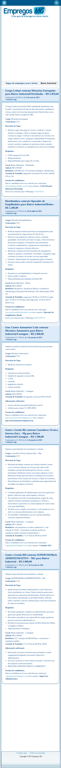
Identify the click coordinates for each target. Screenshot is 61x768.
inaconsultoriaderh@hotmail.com (18, 312)
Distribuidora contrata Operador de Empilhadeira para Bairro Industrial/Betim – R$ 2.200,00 (30, 204)
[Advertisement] (30, 48)
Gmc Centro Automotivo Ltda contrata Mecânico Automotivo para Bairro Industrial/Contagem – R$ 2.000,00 (26, 330)
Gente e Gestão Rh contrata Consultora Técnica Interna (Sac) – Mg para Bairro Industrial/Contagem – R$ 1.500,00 (31, 433)
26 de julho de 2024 (35, 211)
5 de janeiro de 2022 (35, 337)
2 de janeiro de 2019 (35, 440)
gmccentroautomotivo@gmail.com (18, 418)
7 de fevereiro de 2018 (35, 565)
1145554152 (39, 191)
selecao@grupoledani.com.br (16, 186)
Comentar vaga (11, 99)
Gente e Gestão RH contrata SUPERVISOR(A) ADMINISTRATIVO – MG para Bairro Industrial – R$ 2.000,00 (31, 558)
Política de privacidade (37, 753)
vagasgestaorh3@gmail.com (16, 545)
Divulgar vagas (22, 753)
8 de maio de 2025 (33, 97)
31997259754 (39, 318)
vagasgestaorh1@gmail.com (16, 676)
